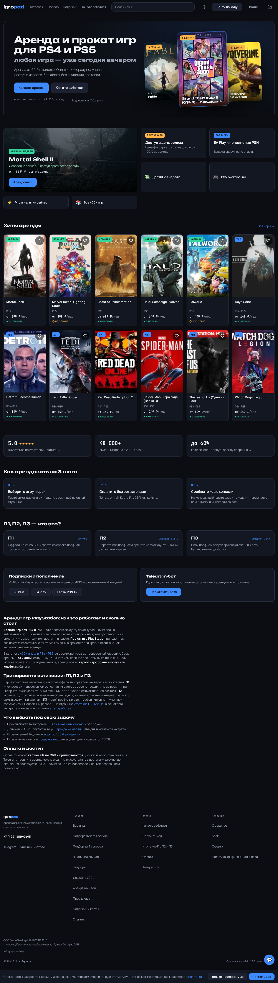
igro (13, 7)
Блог (215, 836)
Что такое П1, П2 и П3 (157, 846)
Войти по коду (227, 7)
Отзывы (78, 919)
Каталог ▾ (36, 7)
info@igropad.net (13, 951)
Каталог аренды (31, 87)
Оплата (147, 857)
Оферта (217, 846)
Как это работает (93, 7)
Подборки (80, 867)
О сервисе (219, 825)
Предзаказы (81, 898)
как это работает (60, 708)
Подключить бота (164, 592)
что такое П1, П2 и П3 (89, 704)
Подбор (53, 7)
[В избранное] (39, 240)
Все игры (79, 825)
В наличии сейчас (86, 857)
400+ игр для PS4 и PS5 (36, 653)
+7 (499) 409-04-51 (17, 836)
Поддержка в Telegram (87, 100)
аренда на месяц (68, 729)
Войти (253, 7)
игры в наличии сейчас (67, 724)
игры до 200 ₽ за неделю (62, 734)
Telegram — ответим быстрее (24, 847)
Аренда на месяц (85, 888)
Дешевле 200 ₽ (84, 877)
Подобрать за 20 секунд (90, 836)
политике (195, 977)
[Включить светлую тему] (204, 7)
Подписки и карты (86, 909)
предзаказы (47, 739)
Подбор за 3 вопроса (88, 846)
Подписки (70, 7)
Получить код (152, 836)
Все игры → (266, 226)
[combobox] (153, 7)
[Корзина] (270, 7)
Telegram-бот (152, 867)
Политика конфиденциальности (235, 857)
